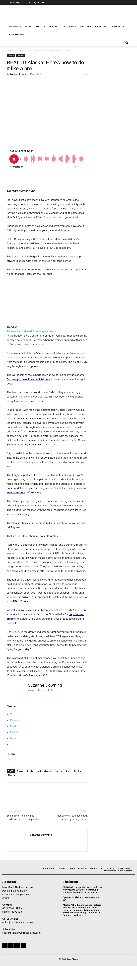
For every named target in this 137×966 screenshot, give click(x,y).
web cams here (16, 492)
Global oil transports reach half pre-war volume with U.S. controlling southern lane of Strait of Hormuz (82, 890)
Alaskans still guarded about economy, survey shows (72, 817)
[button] (126, 42)
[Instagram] (114, 2)
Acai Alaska (36, 444)
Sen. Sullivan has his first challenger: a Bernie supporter (23, 817)
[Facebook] (110, 2)
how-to (58, 771)
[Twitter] (119, 2)
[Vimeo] (124, 2)
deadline (31, 771)
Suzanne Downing (19, 74)
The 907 (20, 50)
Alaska (20, 771)
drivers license (45, 771)
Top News (20, 55)
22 (87, 74)
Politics (77, 771)
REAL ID (11, 775)
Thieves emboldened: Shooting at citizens (31, 331)
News (68, 771)
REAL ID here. (21, 601)
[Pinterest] (25, 81)
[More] (40, 81)
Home (10, 50)
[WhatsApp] (33, 81)
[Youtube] (128, 2)
